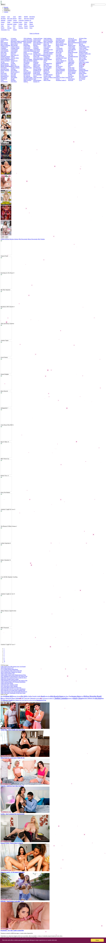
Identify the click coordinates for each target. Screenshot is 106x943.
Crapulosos (3, 48)
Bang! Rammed (27, 42)
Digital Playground (72, 52)
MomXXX (81, 65)
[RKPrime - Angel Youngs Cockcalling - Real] (25, 900)
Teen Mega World (28, 77)
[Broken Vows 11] (6, 474)
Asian (14, 16)
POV (14, 26)
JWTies (45, 60)
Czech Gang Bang (28, 49)
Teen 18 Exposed (83, 76)
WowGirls (70, 80)
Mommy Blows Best (6, 66)
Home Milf (9, 696)
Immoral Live (14, 60)
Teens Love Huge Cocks (62, 77)
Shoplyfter (13, 76)
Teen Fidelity (14, 77)
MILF (25, 24)
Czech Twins (36, 51)
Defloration (36, 52)
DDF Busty (46, 51)
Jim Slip (3, 62)
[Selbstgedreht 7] (6, 406)
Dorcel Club (4, 53)
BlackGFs (70, 44)
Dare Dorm (13, 52)
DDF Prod (70, 51)
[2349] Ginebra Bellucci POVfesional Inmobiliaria (13, 682)
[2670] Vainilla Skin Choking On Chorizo (11, 672)
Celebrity (9, 20)
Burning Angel (71, 45)
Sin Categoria (27, 76)
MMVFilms (71, 63)
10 (4, 661)
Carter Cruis (23, 698)
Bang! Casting (36, 41)
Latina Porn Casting (84, 62)
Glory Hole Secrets (38, 58)
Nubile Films (71, 67)
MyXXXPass (59, 66)
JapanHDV (82, 60)
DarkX (25, 52)
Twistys (58, 79)
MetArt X (26, 65)
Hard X (13, 59)
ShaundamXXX (5, 76)
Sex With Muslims (48, 74)
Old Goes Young (5, 69)
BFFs (80, 39)
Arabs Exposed (37, 39)
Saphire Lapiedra (61, 698)
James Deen (71, 60)
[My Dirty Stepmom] (6, 288)
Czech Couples (82, 48)
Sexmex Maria (76, 696)
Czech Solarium (4, 51)
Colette (57, 46)
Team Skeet (71, 76)
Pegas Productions (60, 69)
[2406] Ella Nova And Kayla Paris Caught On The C (14, 677)
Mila (52, 696)
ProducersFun (36, 72)
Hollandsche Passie (38, 59)
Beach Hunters (37, 44)
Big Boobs (32, 16)
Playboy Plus (71, 69)
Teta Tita (70, 77)
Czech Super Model (28, 51)
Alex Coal (21, 700)
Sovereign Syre (41, 700)
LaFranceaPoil (59, 62)
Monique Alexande (17, 696)
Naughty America (15, 67)
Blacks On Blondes (5, 45)
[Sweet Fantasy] (6, 356)
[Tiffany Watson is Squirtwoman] (6, 609)
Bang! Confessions (48, 41)
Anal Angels (14, 39)
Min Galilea (28, 696)
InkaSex (35, 60)
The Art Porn (82, 77)
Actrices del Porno (37, 38)
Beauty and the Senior (61, 44)
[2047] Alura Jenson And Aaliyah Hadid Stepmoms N (14, 691)
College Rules (71, 46)
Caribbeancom (4, 46)
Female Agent (47, 56)
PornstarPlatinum (72, 70)
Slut (94, 698)
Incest (2, 24)
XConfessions (4, 81)
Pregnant (31, 26)
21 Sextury (13, 38)
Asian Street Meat (72, 39)
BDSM (26, 16)
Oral (8, 26)
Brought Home (58, 696)
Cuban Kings (27, 48)
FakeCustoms (82, 55)
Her (95, 696)
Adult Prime (59, 38)
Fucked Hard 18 (83, 56)
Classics (15, 20)
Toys (8, 29)
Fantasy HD (36, 56)
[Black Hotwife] (6, 389)
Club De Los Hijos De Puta (30, 700)
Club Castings (47, 46)
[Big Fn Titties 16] (6, 440)
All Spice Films (83, 38)
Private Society (27, 72)
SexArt (57, 74)
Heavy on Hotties (28, 59)
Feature (3, 22)
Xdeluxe (26, 81)
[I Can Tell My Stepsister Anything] (6, 575)
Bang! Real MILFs (38, 42)
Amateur (3, 16)
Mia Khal (98, 698)
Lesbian (20, 24)
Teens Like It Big (37, 77)
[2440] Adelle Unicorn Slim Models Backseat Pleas (13, 675)
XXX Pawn (14, 81)
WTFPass (13, 80)
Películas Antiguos (13, 239)
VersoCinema (71, 79)
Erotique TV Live (28, 53)
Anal (8, 16)
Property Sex (47, 72)
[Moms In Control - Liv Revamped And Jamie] (25, 870)
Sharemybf (8, 698)
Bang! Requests (60, 42)
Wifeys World (47, 80)
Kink (45, 62)
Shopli (43, 696)
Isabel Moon (65, 696)
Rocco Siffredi (71, 73)
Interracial (9, 24)
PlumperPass (82, 69)
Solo (14, 28)
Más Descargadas (23, 239)
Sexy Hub (81, 74)
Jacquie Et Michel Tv (49, 698)
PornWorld (46, 70)
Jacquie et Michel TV (61, 60)
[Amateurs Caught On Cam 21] (6, 508)
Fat (30, 20)
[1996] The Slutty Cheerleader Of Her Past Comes (13, 693)
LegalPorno (26, 63)
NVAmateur (4, 67)
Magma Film (82, 63)
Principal (6, 7)
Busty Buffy (82, 45)
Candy (28, 698)
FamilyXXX (27, 56)
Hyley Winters (15, 700)
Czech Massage (72, 49)
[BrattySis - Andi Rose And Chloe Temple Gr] (25, 784)
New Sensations (47, 67)
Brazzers (35, 45)
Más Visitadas (41, 239)
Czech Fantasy (14, 49)
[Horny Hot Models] (6, 491)
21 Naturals (3, 38)
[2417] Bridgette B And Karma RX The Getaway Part (14, 676)
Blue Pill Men (14, 45)
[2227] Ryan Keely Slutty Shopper (9, 686)
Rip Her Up (59, 73)
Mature (31, 24)
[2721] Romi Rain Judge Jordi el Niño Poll (11, 670)
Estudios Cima (36, 53)
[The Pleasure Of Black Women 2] (6, 525)
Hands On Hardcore (6, 59)
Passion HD (46, 69)
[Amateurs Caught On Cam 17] (6, 643)
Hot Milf (3, 696)
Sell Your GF (27, 74)
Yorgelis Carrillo (36, 696)
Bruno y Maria (47, 45)
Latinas (15, 24)
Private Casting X (15, 72)
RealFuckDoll (27, 73)
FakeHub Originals (5, 56)
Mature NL (13, 65)
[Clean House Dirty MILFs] (6, 423)
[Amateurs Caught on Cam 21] (6, 592)
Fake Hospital (47, 55)
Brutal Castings (59, 45)
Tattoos (26, 28)
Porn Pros (26, 70)
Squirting (21, 28)
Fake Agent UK (15, 55)
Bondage (31, 18)
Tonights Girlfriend (28, 79)
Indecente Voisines (28, 60)
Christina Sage (41, 698)
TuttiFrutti (46, 79)
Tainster (58, 76)
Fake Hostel (59, 55)
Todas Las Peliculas (34, 33)
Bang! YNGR (14, 44)
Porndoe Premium (60, 70)
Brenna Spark (7, 700)
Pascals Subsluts (37, 69)
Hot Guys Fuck (83, 59)
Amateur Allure (4, 39)
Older (2, 26)
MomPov (70, 65)
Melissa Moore (89, 696)
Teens (30, 28)
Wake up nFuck (27, 80)
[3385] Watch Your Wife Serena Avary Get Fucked (13, 666)
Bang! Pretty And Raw (16, 42)
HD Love (70, 58)
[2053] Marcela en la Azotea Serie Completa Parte (13, 690)
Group (25, 22)
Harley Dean (77, 698)
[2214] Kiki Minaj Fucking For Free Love (11, 687)
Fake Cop (26, 55)
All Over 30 (71, 38)
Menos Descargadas (33, 239)
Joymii (12, 62)
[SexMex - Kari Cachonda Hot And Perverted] (25, 812)
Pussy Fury (13, 73)
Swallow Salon (47, 76)
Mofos (57, 65)
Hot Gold (70, 59)
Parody (20, 26)
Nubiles (81, 67)
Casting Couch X (15, 46)
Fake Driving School (38, 55)
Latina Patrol (71, 62)
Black (20, 18)
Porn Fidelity (14, 70)
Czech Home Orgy (48, 49)
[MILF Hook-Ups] (6, 457)
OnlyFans (13, 69)
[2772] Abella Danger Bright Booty (9, 669)
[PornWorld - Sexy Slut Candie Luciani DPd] (25, 929)
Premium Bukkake (83, 70)
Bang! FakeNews (60, 41)
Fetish (8, 22)
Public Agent (59, 72)
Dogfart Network (83, 52)
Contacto (6, 12)
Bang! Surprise (82, 42)
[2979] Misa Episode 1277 (7, 668)
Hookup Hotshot (48, 59)
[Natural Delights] (6, 373)
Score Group (4, 74)
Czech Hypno (59, 49)
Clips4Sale (36, 46)
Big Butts (3, 18)
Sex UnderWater (37, 74)
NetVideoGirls (36, 67)
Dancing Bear (82, 51)
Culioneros (36, 48)
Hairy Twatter (82, 58)
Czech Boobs (59, 48)
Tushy (34, 79)
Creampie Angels (15, 48)
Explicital (70, 53)
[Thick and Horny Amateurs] (6, 322)
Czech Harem (36, 49)
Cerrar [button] (97, 940)
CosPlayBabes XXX (84, 46)
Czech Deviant (4, 49)
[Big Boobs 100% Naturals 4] (6, 305)
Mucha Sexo (36, 66)
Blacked (81, 44)
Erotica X (13, 53)
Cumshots (26, 20)
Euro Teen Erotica (48, 53)
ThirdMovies (4, 79)
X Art (80, 80)
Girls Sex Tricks (15, 58)
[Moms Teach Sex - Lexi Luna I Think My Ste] (25, 756)
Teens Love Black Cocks (50, 77)
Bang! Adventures (28, 41)
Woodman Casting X (61, 80)
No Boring (58, 67)
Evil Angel (58, 53)
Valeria (32, 698)
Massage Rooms (5, 65)
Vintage (15, 29)
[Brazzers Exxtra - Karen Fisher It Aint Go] (25, 841)
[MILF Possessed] (6, 626)
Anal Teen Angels (28, 39)
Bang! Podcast (4, 42)
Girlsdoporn (26, 58)
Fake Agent (3, 55)
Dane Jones (3, 52)
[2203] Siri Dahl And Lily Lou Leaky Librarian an (13, 689)
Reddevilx (46, 73)
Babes (2, 41)
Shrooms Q (85, 698)
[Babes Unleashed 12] (6, 558)
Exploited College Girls (85, 53)
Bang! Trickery (4, 44)
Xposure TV (36, 81)
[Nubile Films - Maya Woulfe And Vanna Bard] (25, 728)
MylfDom (81, 66)
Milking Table (36, 65)
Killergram (36, 62)
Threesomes (4, 29)
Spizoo (35, 76)
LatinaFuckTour (5, 63)
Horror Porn (59, 59)
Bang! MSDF (71, 41)
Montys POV (27, 66)
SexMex (70, 74)
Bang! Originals (83, 41)
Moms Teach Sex (15, 66)
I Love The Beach (5, 60)
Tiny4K (13, 79)
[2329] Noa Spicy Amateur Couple (9, 684)
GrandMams (47, 58)
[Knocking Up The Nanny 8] (6, 271)
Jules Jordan (26, 62)
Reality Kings (36, 73)
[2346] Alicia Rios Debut (7, 683)
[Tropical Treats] (6, 254)
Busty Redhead (16, 698)
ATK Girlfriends (28, 38)
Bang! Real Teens (48, 42)
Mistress (90, 698)
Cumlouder (46, 48)
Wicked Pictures (37, 80)
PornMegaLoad (37, 70)
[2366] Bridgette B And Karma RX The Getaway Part (14, 680)
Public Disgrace (72, 72)
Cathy (4, 698)
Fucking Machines (5, 58)
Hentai (31, 22)
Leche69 (13, 63)
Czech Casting (71, 48)
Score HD (13, 74)
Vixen (2, 80)
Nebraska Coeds (28, 67)
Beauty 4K (46, 44)
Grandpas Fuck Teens (61, 58)
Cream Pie (21, 20)
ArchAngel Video (48, 39)
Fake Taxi (70, 55)
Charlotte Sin (70, 698)
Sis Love (36, 698)
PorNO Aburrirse (5, 70)
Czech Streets (14, 51)
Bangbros (26, 44)
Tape (70, 696)
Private (2, 72)
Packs (25, 69)
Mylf (69, 66)
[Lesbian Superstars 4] (6, 541)
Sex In (23, 696)
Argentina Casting (60, 39)
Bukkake (3, 20)
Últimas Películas (5, 239)
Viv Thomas (82, 79)
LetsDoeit (35, 63)
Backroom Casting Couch (17, 41)
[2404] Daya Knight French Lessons (10, 679)
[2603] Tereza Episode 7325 (8, 673)
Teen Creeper (4, 77)
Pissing (26, 26)
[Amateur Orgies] (6, 339)
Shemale (9, 28)
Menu (3, 4)
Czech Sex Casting (83, 49)
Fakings (13, 56)
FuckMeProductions (73, 56)
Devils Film (59, 52)
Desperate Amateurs (48, 52)
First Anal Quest (60, 56)
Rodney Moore (82, 73)
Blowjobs (26, 18)
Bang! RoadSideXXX (73, 42)
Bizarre (15, 18)
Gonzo (20, 22)
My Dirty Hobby (48, 66)
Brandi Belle (27, 45)
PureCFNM (3, 73)
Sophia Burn (47, 696)
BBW (20, 16)
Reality (2, 28)
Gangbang (15, 22)
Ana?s (82, 696)
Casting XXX (27, 46)
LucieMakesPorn (48, 63)
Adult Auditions (47, 38)
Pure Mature (82, 72)
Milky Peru (46, 65)
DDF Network (59, 51)
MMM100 (58, 63)
